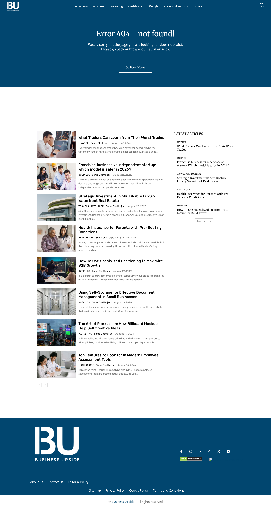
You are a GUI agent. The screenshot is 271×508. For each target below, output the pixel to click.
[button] (261, 5)
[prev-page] (39, 385)
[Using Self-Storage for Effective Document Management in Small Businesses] (56, 301)
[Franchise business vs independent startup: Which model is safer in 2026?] (56, 176)
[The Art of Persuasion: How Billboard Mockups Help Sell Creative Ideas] (56, 332)
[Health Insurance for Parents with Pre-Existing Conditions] (56, 238)
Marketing (85, 334)
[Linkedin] (200, 452)
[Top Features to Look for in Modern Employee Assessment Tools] (56, 364)
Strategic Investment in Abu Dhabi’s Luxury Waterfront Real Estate (116, 198)
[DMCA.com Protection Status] (191, 459)
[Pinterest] (209, 452)
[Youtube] (228, 452)
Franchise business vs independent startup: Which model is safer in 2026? (117, 167)
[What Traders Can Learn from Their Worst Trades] (56, 144)
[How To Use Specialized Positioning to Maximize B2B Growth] (56, 270)
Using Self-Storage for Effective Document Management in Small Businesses (116, 294)
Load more (202, 221)
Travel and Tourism (91, 206)
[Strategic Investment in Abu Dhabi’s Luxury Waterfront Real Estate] (56, 207)
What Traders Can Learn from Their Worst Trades (121, 137)
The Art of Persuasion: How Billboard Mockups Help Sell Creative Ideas (119, 325)
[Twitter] (219, 452)
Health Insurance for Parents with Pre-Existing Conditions (203, 195)
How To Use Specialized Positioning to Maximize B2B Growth (203, 211)
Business (84, 175)
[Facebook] (181, 452)
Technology (86, 365)
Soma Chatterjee (100, 143)
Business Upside (123, 502)
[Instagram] (190, 452)
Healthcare (86, 237)
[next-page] (45, 385)
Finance (83, 143)
